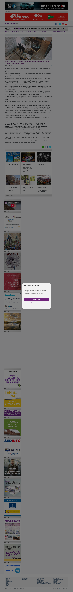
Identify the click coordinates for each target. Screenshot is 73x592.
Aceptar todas (36, 299)
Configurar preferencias (36, 302)
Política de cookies (44, 295)
